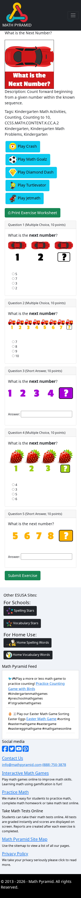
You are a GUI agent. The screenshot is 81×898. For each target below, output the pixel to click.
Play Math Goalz (32, 159)
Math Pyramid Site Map (24, 839)
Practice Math (15, 792)
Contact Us (12, 758)
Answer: (14, 414)
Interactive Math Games (25, 773)
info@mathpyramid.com (21, 764)
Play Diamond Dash (35, 172)
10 (17, 356)
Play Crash (27, 146)
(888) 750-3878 (54, 764)
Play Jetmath (28, 198)
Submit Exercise (22, 575)
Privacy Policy (15, 853)
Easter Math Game (41, 718)
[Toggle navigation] (73, 15)
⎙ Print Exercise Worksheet (32, 212)
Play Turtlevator (31, 185)
